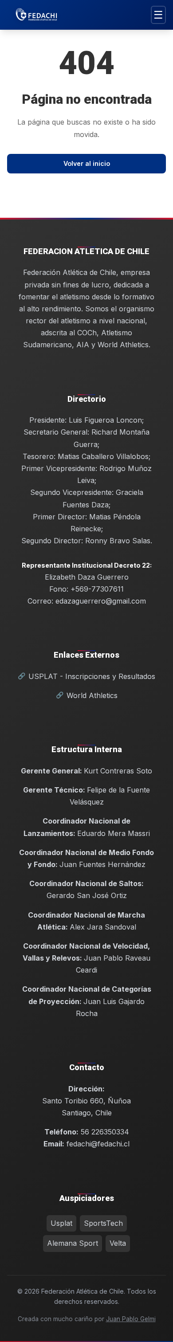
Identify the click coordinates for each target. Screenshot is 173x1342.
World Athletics (92, 695)
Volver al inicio (86, 163)
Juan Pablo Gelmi (131, 1318)
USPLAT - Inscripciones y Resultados (91, 676)
